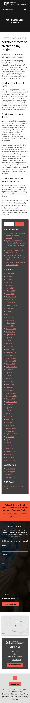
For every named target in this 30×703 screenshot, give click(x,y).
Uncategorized (11, 477)
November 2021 (11, 428)
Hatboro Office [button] (15, 665)
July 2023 (9, 373)
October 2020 (10, 460)
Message (5, 573)
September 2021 (11, 434)
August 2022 (10, 405)
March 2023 (10, 384)
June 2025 (9, 311)
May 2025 (9, 314)
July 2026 (9, 276)
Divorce (20, 57)
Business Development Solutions (14, 697)
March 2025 (10, 320)
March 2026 (10, 288)
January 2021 (10, 454)
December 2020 (11, 457)
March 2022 (10, 419)
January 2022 (10, 422)
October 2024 (10, 332)
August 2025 (10, 308)
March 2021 (10, 448)
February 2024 (11, 352)
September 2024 (11, 335)
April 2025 (9, 317)
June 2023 (9, 376)
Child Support (10, 472)
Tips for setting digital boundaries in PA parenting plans (15, 257)
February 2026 (11, 291)
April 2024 (9, 346)
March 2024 (10, 349)
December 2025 (11, 297)
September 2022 (11, 402)
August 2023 (10, 370)
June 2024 (9, 340)
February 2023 (11, 387)
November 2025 (11, 300)
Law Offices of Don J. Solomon (17, 689)
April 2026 (9, 285)
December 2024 (11, 329)
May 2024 (9, 343)
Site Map (14, 694)
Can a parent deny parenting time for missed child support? (16, 235)
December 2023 (11, 358)
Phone (4, 564)
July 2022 (9, 408)
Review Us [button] (15, 684)
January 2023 (10, 390)
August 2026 (10, 273)
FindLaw (15, 699)
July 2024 (9, 338)
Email (4, 555)
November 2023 (11, 361)
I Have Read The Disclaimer (11, 598)
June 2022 (9, 411)
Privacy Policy (23, 694)
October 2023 (10, 364)
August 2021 (10, 437)
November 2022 (11, 396)
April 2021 (9, 446)
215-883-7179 (9, 9)
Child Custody (10, 469)
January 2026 (10, 294)
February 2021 (11, 451)
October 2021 (10, 431)
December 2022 (11, 393)
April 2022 (9, 416)
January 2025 (10, 326)
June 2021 (9, 443)
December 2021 (11, 425)
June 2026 (9, 279)
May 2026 (9, 282)
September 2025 (11, 305)
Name (4, 546)
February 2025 (11, 323)
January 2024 (10, 355)
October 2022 (10, 399)
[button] (25, 9)
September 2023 (11, 367)
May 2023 (9, 378)
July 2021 (9, 440)
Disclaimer (5, 594)
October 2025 (10, 303)
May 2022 (9, 413)
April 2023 (9, 381)
